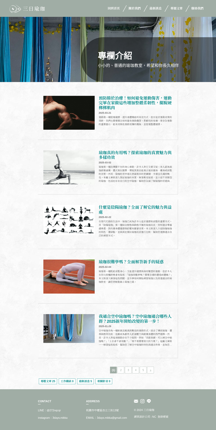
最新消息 (156, 8)
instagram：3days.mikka (53, 417)
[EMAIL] (136, 401)
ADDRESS (93, 401)
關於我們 (135, 8)
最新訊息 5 (85, 381)
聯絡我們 (197, 8)
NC (154, 416)
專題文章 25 (48, 381)
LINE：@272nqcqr (49, 410)
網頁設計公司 (142, 416)
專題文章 (176, 8)
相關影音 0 (103, 381)
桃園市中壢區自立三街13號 (102, 410)
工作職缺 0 (67, 381)
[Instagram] (142, 401)
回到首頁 (114, 8)
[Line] (148, 401)
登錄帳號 (163, 416)
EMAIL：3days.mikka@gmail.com (106, 417)
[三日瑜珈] (27, 8)
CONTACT (44, 401)
